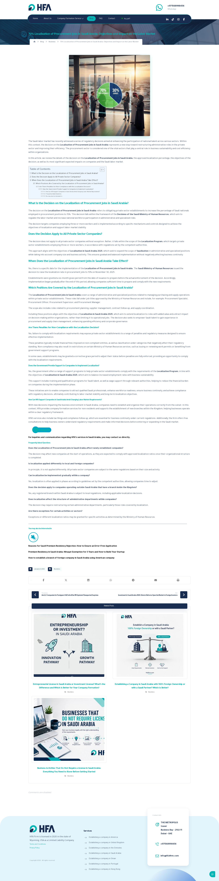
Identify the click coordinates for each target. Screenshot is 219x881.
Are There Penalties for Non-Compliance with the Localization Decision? (65, 187)
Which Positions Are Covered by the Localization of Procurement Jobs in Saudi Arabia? (70, 184)
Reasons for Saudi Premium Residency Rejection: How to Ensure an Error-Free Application (72, 546)
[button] (43, 580)
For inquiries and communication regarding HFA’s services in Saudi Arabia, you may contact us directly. (79, 437)
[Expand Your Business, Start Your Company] (39, 7)
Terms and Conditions (38, 844)
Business (57, 569)
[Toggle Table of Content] (101, 170)
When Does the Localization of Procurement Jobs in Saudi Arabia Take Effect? (65, 181)
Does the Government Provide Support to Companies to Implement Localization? (68, 189)
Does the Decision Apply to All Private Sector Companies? (56, 177)
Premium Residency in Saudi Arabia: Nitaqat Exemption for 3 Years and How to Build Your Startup (76, 552)
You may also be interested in (54, 196)
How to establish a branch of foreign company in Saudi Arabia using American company (71, 558)
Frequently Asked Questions (53, 194)
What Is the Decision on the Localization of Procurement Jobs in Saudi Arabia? (64, 174)
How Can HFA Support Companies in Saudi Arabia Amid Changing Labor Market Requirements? (73, 192)
